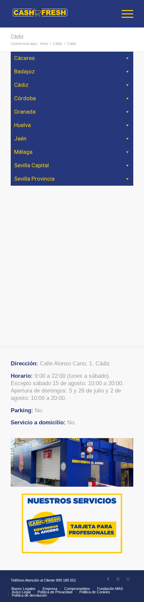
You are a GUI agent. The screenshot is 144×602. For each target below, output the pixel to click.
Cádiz (17, 37)
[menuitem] (124, 13)
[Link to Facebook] (108, 579)
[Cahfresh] (60, 13)
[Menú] (124, 13)
